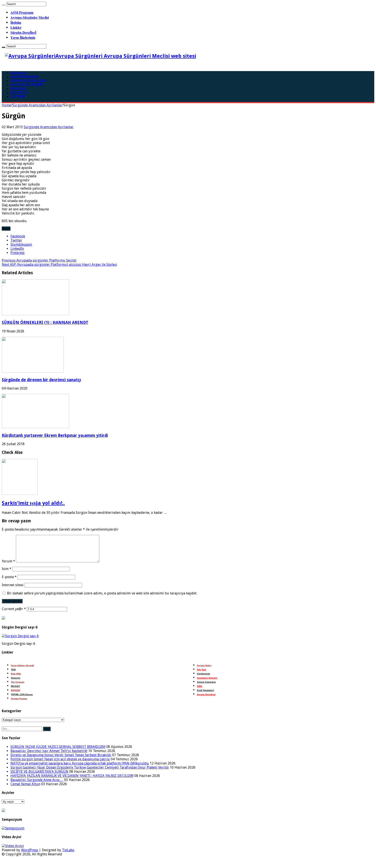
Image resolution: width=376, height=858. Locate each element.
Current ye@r (14, 609)
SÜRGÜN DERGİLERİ (28, 81)
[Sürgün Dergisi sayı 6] (20, 636)
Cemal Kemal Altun (25, 784)
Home (6, 105)
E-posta (9, 577)
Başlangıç (18, 73)
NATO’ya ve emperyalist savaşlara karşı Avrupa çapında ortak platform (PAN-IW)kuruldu (79, 763)
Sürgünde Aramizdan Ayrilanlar (37, 105)
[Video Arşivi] (13, 846)
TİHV (13, 669)
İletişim (15, 22)
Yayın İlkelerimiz (22, 37)
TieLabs (68, 850)
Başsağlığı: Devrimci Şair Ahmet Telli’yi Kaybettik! (48, 751)
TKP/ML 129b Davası (22, 694)
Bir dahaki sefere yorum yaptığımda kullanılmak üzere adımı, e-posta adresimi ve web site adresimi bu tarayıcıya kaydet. (102, 593)
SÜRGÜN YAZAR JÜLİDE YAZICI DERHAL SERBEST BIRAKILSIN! (57, 747)
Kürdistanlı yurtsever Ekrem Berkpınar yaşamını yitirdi (55, 435)
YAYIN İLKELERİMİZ (27, 85)
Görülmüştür (203, 673)
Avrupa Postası (19, 698)
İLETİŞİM (17, 96)
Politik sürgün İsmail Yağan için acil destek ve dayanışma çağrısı (60, 759)
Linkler (16, 27)
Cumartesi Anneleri (207, 678)
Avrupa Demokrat (206, 694)
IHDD (199, 686)
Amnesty (15, 678)
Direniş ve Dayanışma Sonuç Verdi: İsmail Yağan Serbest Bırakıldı (60, 755)
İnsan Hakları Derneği (22, 665)
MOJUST (15, 686)
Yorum (8, 561)
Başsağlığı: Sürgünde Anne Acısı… (36, 780)
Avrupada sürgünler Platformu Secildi (39, 260)
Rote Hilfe (16, 673)
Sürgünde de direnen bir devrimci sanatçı (41, 380)
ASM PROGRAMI (24, 77)
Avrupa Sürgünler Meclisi (29, 17)
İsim (6, 569)
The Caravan (17, 682)
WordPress (29, 850)
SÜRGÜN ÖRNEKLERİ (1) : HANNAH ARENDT (45, 322)
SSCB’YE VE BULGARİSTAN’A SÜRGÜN (39, 771)
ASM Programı (21, 12)
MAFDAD (15, 690)
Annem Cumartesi (206, 682)
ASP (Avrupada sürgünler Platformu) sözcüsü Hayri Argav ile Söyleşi (59, 264)
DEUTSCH (19, 92)
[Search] (3, 5)
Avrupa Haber (204, 665)
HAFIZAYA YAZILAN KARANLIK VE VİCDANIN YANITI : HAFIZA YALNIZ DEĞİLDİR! (71, 776)
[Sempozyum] (13, 828)
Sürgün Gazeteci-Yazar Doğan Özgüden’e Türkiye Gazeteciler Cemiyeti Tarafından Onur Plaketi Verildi (89, 767)
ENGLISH (18, 88)
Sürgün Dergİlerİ (23, 32)
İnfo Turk (201, 669)
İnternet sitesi (13, 585)
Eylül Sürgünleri (205, 690)
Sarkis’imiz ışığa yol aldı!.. (33, 503)
